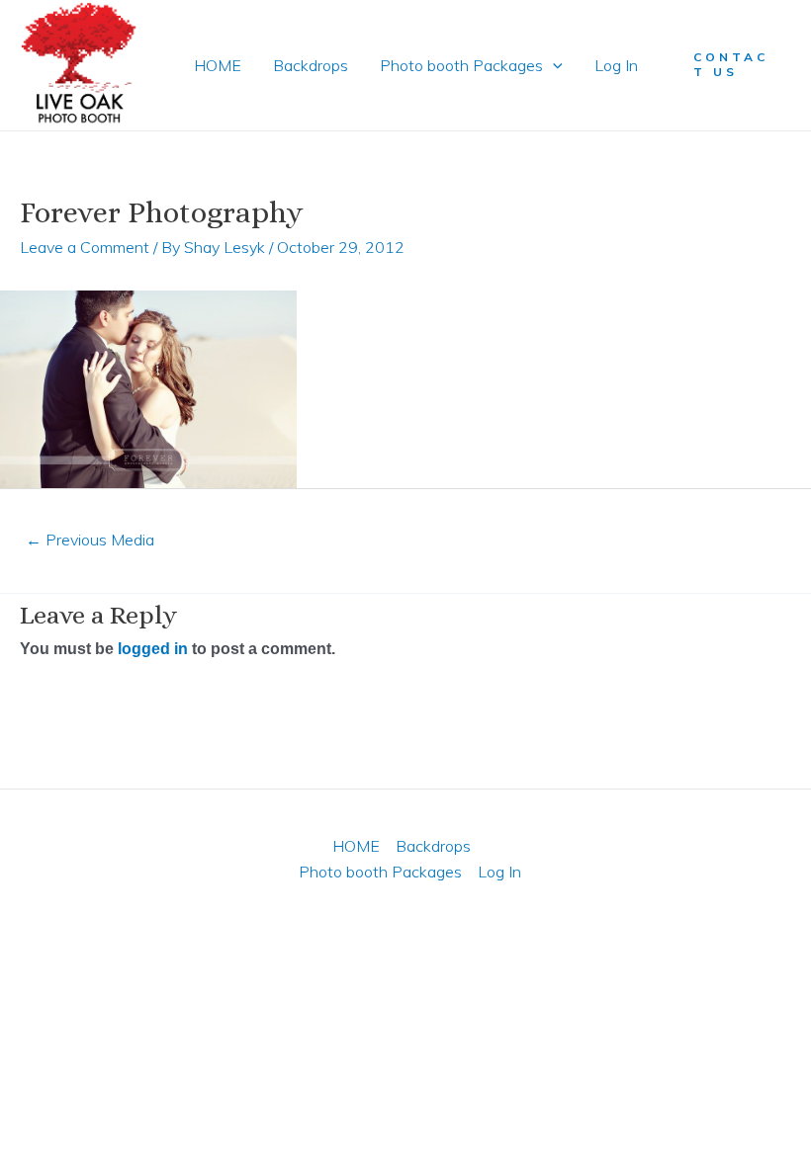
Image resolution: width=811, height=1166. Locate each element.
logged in (153, 648)
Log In (616, 65)
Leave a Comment (84, 247)
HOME (217, 65)
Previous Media (90, 539)
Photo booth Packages (461, 65)
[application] (553, 65)
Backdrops (310, 65)
